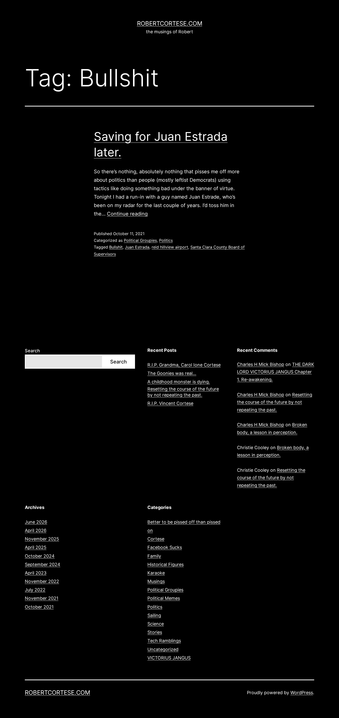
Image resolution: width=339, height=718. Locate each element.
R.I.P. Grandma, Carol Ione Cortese (184, 364)
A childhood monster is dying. (178, 381)
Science (155, 623)
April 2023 (35, 572)
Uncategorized (162, 649)
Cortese (155, 538)
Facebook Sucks (164, 547)
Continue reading (127, 214)
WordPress (301, 692)
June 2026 (36, 522)
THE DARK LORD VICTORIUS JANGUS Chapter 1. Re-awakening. (275, 372)
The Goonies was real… (171, 373)
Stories (154, 632)
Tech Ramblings (164, 640)
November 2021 (41, 598)
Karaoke (156, 572)
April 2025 (35, 547)
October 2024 (40, 556)
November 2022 (42, 581)
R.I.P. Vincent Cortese (170, 403)
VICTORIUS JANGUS (169, 657)
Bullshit (116, 247)
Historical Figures (165, 564)
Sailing (154, 615)
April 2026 (35, 530)
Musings (156, 581)
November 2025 (42, 538)
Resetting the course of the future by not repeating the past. (183, 391)
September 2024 (42, 564)
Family (154, 556)
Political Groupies (140, 240)
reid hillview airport (170, 247)
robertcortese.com (169, 23)
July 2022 (35, 589)
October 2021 (39, 607)
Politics (166, 240)
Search (32, 350)
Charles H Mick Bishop (260, 364)
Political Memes (163, 598)
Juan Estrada (137, 247)
